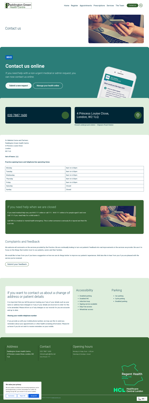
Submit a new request (18, 86)
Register (74, 5)
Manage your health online (48, 86)
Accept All (34, 396)
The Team (120, 5)
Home (66, 5)
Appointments (86, 5)
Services (110, 5)
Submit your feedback (17, 264)
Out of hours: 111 (45, 357)
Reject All (22, 396)
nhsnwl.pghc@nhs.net (48, 354)
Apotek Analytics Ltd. (56, 397)
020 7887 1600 (17, 115)
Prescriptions (99, 5)
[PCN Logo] (125, 374)
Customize (11, 396)
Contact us (132, 5)
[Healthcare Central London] (125, 389)
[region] (22, 391)
